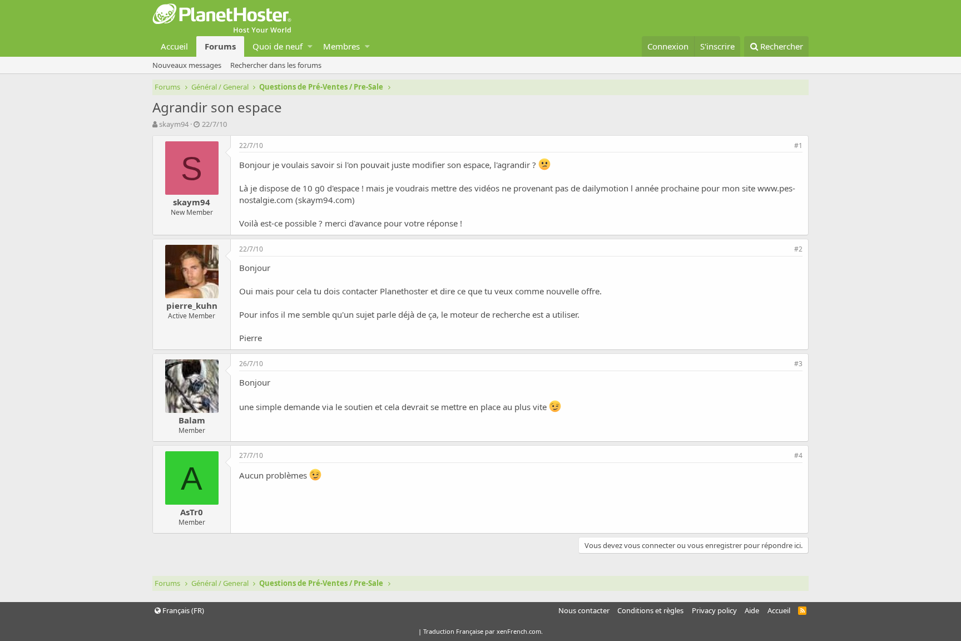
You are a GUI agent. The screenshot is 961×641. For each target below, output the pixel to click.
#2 (798, 249)
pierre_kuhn (191, 305)
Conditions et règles (650, 610)
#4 (798, 455)
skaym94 (174, 124)
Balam (192, 420)
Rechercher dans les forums (275, 65)
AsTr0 (191, 511)
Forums (220, 46)
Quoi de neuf (277, 46)
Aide (752, 610)
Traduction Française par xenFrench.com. (483, 631)
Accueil (174, 46)
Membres (341, 46)
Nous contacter (584, 610)
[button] (310, 46)
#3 (798, 363)
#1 (798, 145)
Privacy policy (714, 610)
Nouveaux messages (186, 65)
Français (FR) (182, 610)
